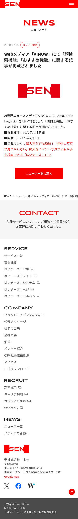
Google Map (11, 476)
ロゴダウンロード (16, 369)
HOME (7, 196)
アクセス (10, 362)
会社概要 (10, 335)
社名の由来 (12, 328)
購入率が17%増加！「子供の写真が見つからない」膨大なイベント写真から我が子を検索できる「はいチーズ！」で (38, 149)
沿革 (7, 342)
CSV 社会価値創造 (16, 355)
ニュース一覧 (22, 196)
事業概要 (10, 262)
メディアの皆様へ (16, 433)
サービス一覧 (13, 255)
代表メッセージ (15, 321)
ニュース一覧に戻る (39, 173)
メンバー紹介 (13, 348)
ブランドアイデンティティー (24, 315)
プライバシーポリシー (16, 504)
